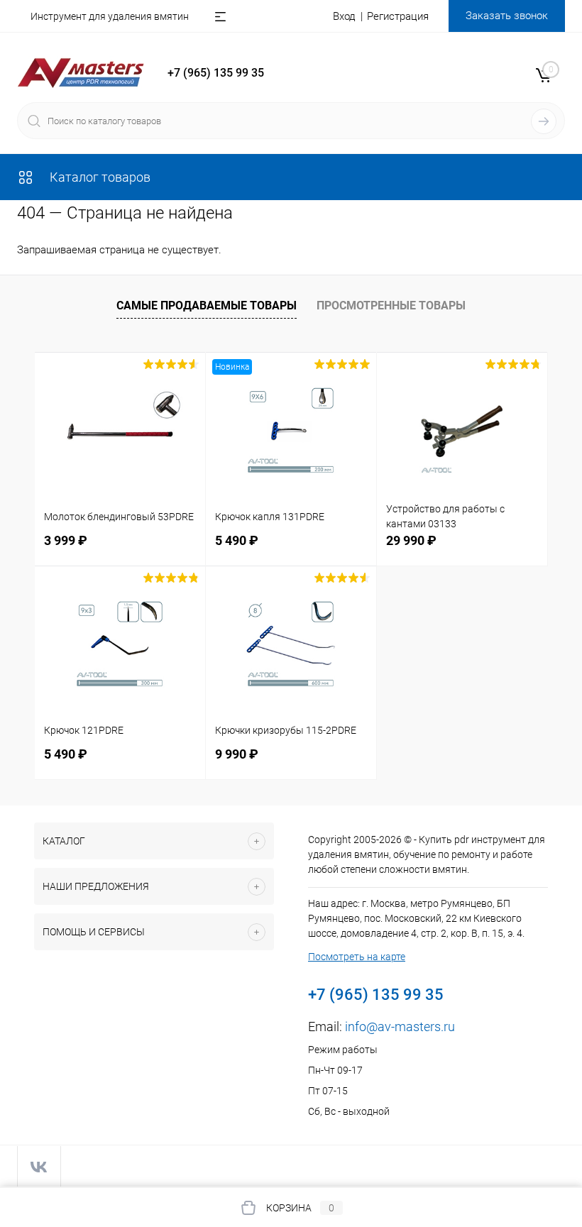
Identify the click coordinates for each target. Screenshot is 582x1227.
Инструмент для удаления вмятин (110, 16)
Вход (344, 16)
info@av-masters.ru (400, 1026)
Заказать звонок (507, 15)
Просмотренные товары (391, 305)
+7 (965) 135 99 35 (216, 72)
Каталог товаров (98, 177)
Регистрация (398, 16)
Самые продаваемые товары (206, 305)
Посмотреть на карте (356, 956)
